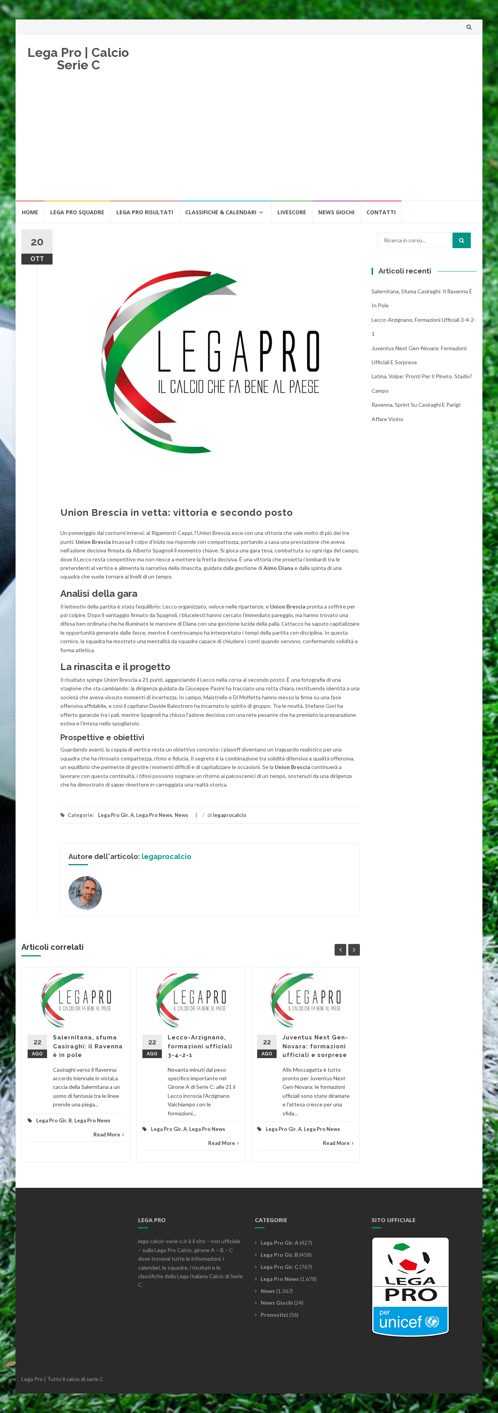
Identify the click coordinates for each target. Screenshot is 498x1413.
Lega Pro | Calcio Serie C (78, 58)
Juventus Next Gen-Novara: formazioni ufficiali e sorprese (315, 1046)
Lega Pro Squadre (77, 212)
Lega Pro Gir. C (279, 1266)
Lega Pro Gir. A (116, 815)
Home (30, 212)
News (181, 815)
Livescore (291, 212)
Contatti (381, 212)
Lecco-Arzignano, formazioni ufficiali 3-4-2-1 (200, 1046)
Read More (106, 1134)
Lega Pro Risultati (144, 212)
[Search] (461, 240)
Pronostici (274, 1314)
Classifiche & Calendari (220, 212)
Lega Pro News (154, 815)
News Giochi (336, 212)
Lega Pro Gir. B (54, 1120)
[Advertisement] (249, 141)
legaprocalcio (229, 815)
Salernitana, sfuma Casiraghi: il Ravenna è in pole (88, 1046)
